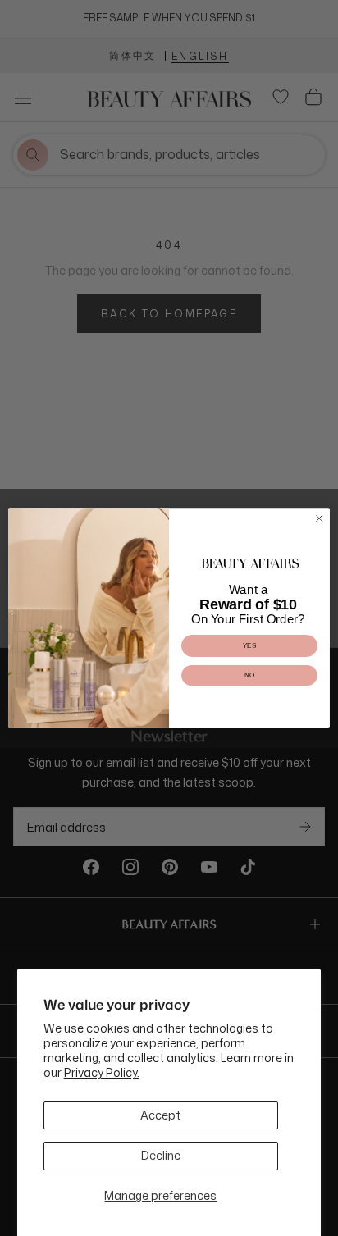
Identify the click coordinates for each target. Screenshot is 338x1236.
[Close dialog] (319, 518)
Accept (160, 1115)
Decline (160, 1155)
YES (250, 646)
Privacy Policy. (101, 1072)
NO (249, 675)
